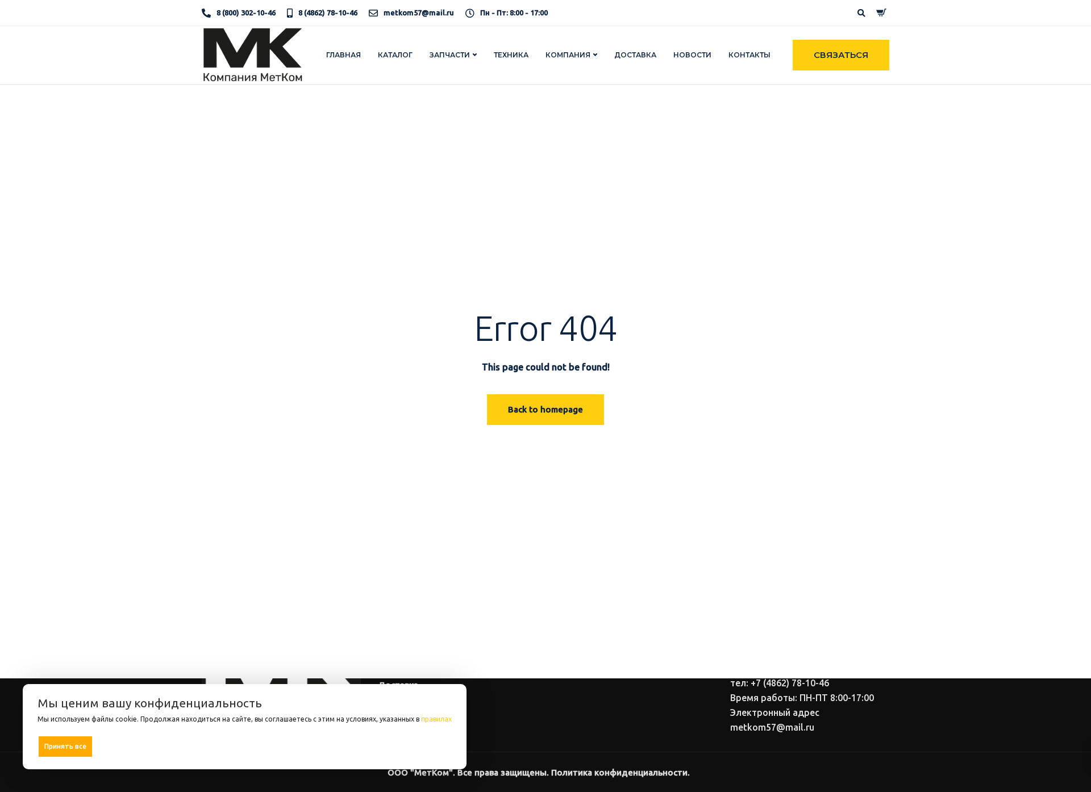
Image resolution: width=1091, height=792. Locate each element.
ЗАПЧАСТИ (450, 55)
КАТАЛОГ (395, 55)
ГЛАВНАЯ (343, 55)
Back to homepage (545, 409)
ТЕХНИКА (511, 55)
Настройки (427, 745)
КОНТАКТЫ (749, 55)
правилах (436, 719)
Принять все (65, 746)
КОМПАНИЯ (568, 55)
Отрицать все (248, 746)
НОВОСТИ (692, 55)
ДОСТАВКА (635, 55)
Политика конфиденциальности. (620, 772)
